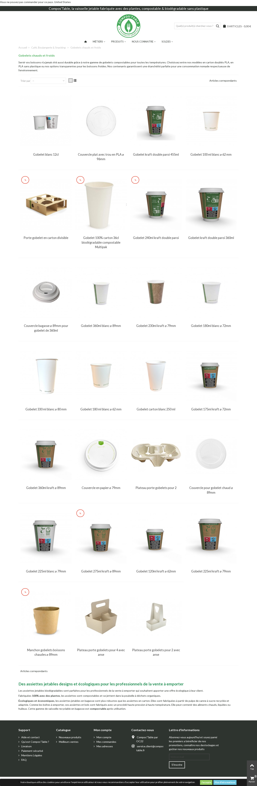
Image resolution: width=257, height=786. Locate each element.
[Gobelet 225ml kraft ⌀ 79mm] (211, 538)
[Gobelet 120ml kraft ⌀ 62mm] (156, 538)
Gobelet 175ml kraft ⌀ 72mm (211, 409)
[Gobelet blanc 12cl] (46, 121)
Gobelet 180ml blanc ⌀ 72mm (211, 325)
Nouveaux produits (69, 737)
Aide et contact (30, 737)
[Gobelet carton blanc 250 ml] (156, 375)
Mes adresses (104, 746)
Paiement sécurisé (32, 750)
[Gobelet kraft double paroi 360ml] (211, 204)
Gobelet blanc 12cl (46, 154)
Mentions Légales (31, 755)
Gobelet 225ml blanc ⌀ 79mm (46, 571)
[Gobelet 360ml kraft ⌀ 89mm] (46, 454)
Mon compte (103, 737)
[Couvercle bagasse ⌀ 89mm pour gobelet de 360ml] (46, 292)
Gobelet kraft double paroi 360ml (211, 238)
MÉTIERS (98, 41)
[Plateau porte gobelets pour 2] (156, 454)
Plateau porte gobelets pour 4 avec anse (101, 652)
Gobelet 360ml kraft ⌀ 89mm (46, 488)
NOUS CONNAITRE (142, 41)
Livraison (26, 746)
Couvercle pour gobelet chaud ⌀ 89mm (211, 490)
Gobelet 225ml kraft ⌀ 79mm (211, 571)
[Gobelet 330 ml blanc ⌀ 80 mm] (46, 375)
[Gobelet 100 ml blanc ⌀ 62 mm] (211, 121)
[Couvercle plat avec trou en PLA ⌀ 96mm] (101, 121)
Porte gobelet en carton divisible (46, 238)
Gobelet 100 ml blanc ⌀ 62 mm (211, 154)
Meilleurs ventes (68, 741)
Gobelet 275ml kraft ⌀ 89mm (101, 571)
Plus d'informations (225, 782)
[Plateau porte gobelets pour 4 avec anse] (101, 616)
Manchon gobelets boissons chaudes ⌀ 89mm (46, 652)
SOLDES (166, 41)
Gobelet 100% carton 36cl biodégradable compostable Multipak (101, 242)
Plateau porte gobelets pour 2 (155, 488)
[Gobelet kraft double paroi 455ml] (156, 121)
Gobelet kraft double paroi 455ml (156, 154)
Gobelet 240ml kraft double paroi (156, 238)
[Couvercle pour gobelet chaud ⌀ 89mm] (211, 454)
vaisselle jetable (87, 8)
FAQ (24, 759)
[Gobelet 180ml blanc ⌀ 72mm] (211, 292)
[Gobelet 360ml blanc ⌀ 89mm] (101, 292)
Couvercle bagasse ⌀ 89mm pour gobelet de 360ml (46, 328)
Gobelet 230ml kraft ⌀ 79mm (156, 325)
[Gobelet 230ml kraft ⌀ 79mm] (156, 292)
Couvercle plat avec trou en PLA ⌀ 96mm (101, 157)
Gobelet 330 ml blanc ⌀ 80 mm (46, 409)
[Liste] (75, 80)
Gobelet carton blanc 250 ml (156, 409)
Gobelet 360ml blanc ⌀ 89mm (101, 325)
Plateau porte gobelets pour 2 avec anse (156, 652)
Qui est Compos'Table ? (35, 741)
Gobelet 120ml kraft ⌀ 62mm (156, 571)
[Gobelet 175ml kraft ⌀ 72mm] (211, 375)
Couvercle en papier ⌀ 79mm (101, 488)
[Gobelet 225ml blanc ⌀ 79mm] (46, 538)
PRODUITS (117, 41)
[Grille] (70, 80)
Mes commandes (106, 741)
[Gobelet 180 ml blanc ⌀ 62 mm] (101, 375)
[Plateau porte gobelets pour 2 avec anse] (156, 616)
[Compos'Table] (128, 26)
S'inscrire (177, 764)
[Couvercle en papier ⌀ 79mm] (101, 454)
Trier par (25, 80)
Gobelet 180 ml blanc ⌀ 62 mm (101, 409)
